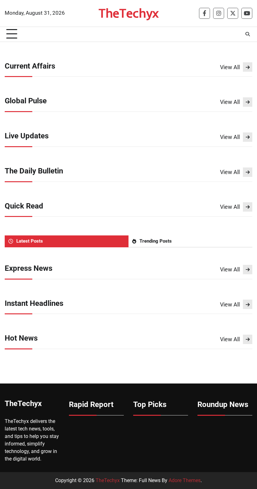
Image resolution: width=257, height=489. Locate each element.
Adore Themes (185, 480)
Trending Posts (155, 241)
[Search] (247, 34)
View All (230, 67)
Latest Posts (29, 241)
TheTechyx (128, 13)
